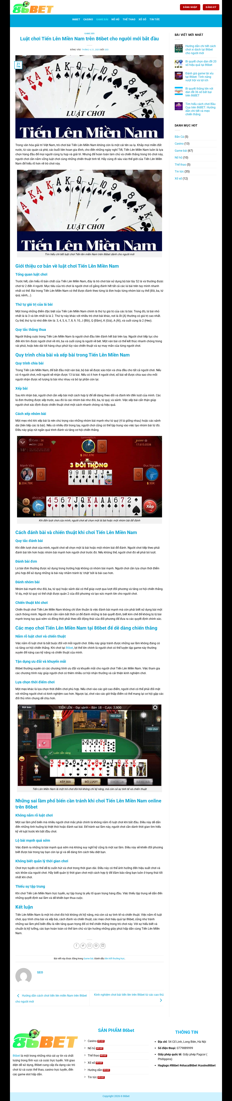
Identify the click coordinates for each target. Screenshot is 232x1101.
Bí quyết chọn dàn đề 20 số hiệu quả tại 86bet (200, 63)
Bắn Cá (179, 136)
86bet (69, 647)
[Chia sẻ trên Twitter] (83, 946)
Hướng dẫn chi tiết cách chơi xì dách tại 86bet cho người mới (200, 49)
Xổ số (142, 19)
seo (107, 49)
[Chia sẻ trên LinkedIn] (103, 946)
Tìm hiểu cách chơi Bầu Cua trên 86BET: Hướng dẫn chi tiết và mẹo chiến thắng (200, 109)
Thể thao (129, 19)
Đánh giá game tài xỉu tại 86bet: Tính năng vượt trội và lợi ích (199, 77)
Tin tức (155, 19)
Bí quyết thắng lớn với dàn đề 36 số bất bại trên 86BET (199, 92)
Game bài (102, 19)
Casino (88, 19)
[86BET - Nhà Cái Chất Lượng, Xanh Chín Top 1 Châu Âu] (33, 7)
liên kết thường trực (115, 958)
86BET (76, 19)
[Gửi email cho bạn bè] (90, 946)
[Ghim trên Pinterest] (96, 946)
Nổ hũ (115, 19)
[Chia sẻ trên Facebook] (77, 946)
